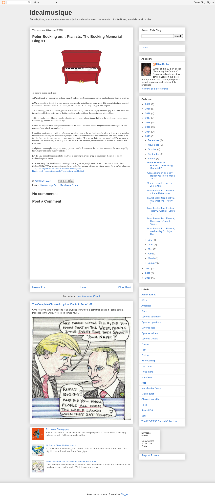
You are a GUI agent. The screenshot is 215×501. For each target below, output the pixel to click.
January (152, 263)
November (154, 144)
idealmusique (51, 12)
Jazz (56, 185)
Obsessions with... (151, 399)
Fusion (145, 355)
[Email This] (59, 181)
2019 (148, 108)
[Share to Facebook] (69, 181)
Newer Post (39, 287)
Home (82, 287)
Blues (144, 311)
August (152, 158)
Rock (144, 404)
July (150, 239)
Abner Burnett (148, 294)
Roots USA (147, 410)
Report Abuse (150, 455)
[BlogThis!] (62, 181)
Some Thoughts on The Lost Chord (160, 184)
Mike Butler (162, 64)
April (150, 253)
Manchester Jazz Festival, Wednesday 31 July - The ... (161, 231)
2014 (148, 131)
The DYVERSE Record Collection (159, 421)
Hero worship (46, 185)
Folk (143, 349)
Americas (146, 305)
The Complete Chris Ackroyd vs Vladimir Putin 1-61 (62, 304)
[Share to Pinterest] (72, 181)
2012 (148, 268)
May (150, 249)
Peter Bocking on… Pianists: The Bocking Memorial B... (160, 165)
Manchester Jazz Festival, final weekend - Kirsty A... (161, 201)
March (151, 258)
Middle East (147, 393)
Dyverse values (149, 333)
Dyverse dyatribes (151, 316)
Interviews (146, 377)
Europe (145, 344)
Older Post (124, 287)
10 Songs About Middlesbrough (61, 445)
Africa (144, 300)
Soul (143, 415)
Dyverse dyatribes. (151, 322)
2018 (148, 113)
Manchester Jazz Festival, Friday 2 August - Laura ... (161, 211)
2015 (148, 127)
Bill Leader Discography (57, 429)
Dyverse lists (148, 327)
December (154, 140)
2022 (148, 104)
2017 (148, 118)
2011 (148, 273)
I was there (147, 371)
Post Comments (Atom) (88, 296)
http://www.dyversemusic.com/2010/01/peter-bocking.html (57, 168)
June (151, 244)
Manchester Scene (69, 185)
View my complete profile (154, 88)
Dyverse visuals (149, 338)
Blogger (124, 494)
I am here (146, 366)
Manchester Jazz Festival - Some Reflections (160, 192)
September (154, 154)
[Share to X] (65, 181)
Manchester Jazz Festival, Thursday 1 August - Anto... (161, 221)
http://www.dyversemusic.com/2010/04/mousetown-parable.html (58, 171)
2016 (148, 122)
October (152, 149)
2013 (148, 136)
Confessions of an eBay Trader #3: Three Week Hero (161, 175)
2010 (148, 277)
